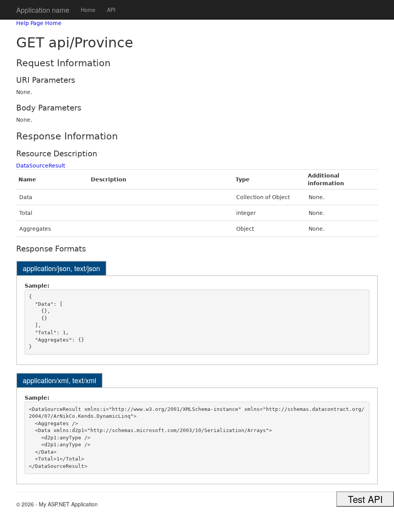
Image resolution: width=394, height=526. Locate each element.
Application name (42, 10)
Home (88, 9)
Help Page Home (39, 23)
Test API (365, 499)
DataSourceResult (40, 165)
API (111, 9)
